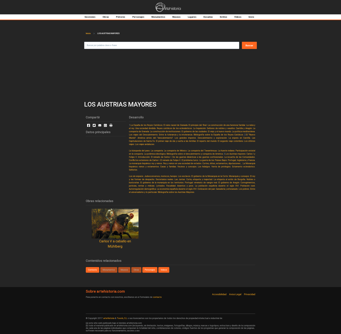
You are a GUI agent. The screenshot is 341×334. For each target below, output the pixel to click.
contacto (157, 297)
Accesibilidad (219, 294)
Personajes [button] (150, 270)
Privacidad (249, 294)
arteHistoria (108, 318)
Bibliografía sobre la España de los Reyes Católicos (218, 134)
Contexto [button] (92, 270)
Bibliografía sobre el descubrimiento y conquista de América (195, 154)
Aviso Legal (235, 294)
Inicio (88, 33)
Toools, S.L (122, 318)
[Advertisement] (170, 74)
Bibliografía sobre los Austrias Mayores (176, 192)
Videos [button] (164, 270)
